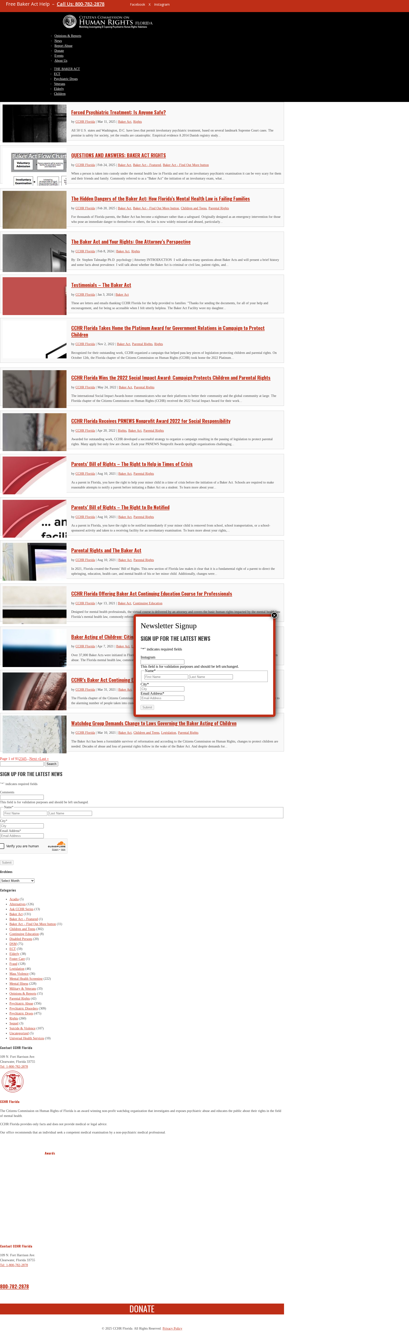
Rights (137, 121)
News (58, 41)
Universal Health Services (26, 1038)
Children (60, 94)
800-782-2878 (14, 1286)
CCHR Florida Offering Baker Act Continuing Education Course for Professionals (151, 593)
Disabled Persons (20, 939)
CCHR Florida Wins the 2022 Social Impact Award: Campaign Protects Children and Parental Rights (171, 377)
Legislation (168, 732)
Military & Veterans (22, 988)
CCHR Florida (85, 121)
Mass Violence (19, 973)
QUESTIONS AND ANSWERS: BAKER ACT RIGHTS (118, 155)
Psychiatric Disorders (23, 1008)
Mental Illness (18, 983)
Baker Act (124, 121)
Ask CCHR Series (21, 909)
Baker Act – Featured (23, 919)
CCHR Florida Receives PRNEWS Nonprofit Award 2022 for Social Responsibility (151, 420)
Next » (34, 759)
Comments (7, 792)
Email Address (10, 831)
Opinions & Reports (67, 36)
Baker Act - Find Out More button (186, 165)
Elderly (59, 89)
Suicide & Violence (22, 1028)
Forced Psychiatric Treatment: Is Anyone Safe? (118, 112)
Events (58, 55)
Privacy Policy (172, 1328)
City (3, 821)
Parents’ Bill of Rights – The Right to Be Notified (120, 507)
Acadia (14, 899)
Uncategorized (19, 1033)
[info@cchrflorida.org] (118, 6)
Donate (59, 51)
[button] (49, 1196)
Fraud (13, 964)
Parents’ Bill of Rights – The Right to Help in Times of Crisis (132, 463)
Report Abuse (63, 46)
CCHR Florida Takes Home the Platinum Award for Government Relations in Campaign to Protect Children (168, 331)
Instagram (148, 657)
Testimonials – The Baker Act (101, 284)
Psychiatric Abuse (21, 1003)
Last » (44, 759)
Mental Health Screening (26, 978)
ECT (57, 74)
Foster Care (17, 959)
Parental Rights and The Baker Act (106, 550)
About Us (60, 60)
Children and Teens (194, 208)
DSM (13, 944)
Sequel (13, 1023)
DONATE (142, 1308)
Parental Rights (219, 208)
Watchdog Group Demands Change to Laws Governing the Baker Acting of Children (153, 723)
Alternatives (17, 904)
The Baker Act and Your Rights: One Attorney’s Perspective (131, 241)
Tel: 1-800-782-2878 (14, 1066)
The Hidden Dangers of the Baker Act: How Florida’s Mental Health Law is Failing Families (160, 198)
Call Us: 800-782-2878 (80, 4)
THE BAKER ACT (67, 69)
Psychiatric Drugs (66, 79)
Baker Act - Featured (147, 165)
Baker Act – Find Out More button (32, 924)
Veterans (59, 84)
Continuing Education (147, 603)
